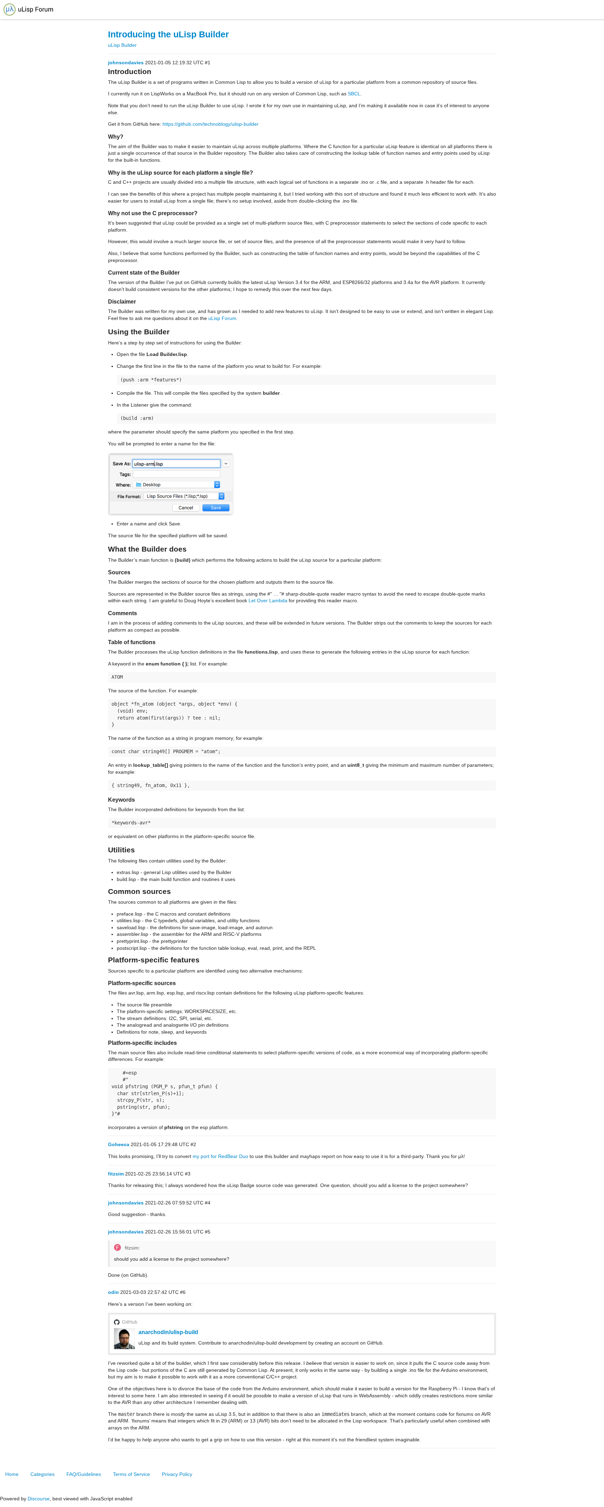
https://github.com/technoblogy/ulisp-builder (211, 124)
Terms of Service (131, 1474)
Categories (42, 1474)
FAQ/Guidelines (83, 1474)
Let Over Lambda (268, 600)
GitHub (129, 1322)
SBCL (354, 93)
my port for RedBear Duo (220, 1156)
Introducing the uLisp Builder (168, 34)
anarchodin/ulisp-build (168, 1332)
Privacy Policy (177, 1474)
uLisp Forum (222, 318)
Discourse (39, 1498)
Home (12, 1474)
